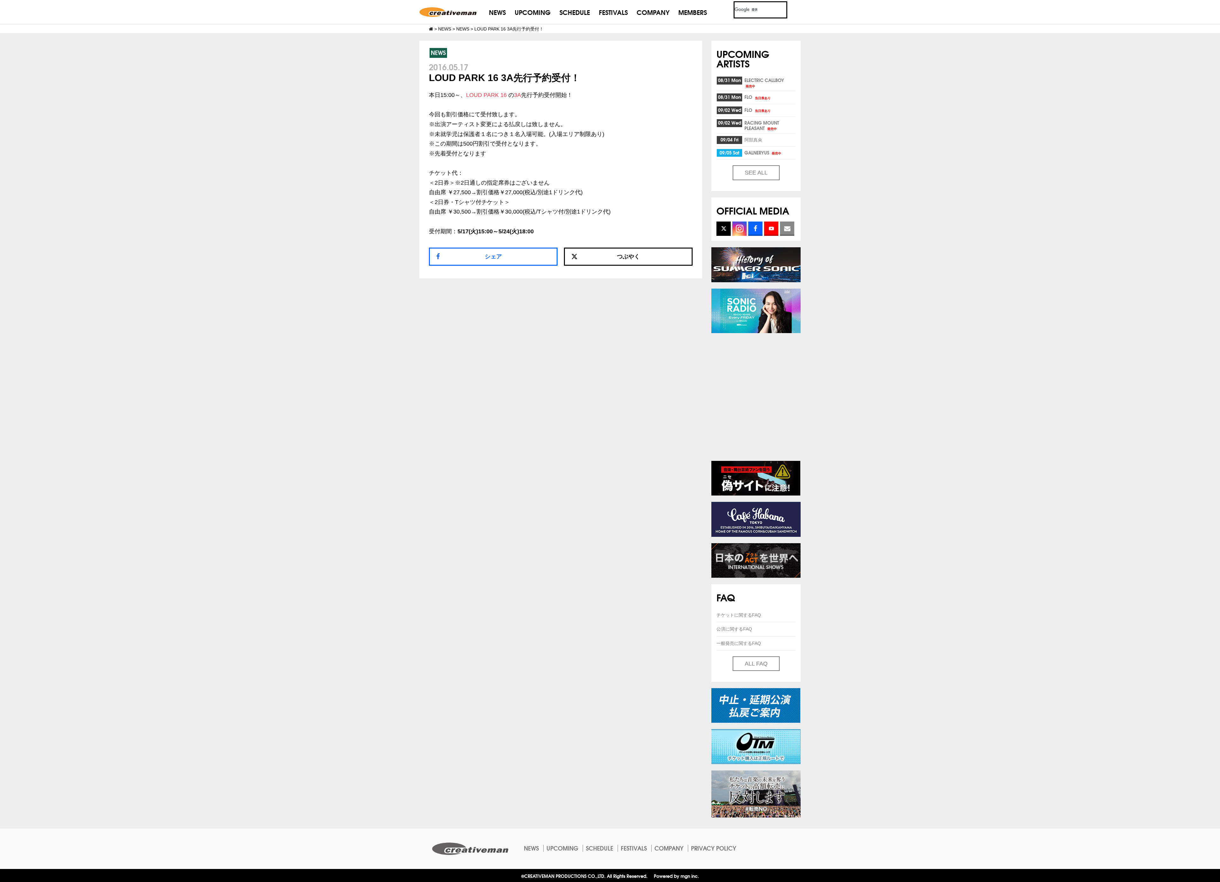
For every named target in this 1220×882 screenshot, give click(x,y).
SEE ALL (756, 172)
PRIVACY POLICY (713, 848)
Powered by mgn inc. (676, 875)
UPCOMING (533, 12)
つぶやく (628, 256)
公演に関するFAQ (734, 629)
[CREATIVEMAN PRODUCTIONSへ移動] (431, 28)
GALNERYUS (762, 152)
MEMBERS (692, 12)
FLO (757, 96)
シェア (493, 256)
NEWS (497, 12)
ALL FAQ (756, 663)
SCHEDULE (574, 12)
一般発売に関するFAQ (738, 643)
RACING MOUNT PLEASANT (761, 125)
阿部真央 (753, 139)
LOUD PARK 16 (486, 95)
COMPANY (653, 12)
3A (517, 95)
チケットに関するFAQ (738, 615)
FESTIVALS (613, 12)
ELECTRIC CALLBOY (764, 82)
